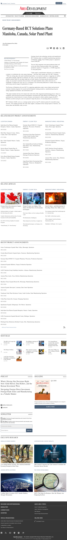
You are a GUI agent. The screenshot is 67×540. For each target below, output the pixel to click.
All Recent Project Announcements (9, 327)
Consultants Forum (6, 3)
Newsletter (4, 507)
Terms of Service (46, 538)
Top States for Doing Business (7, 527)
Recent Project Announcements (11, 20)
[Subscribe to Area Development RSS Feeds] (6, 533)
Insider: (16, 419)
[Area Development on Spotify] (19, 533)
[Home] (10, 533)
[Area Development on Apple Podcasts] (15, 533)
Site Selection (37, 511)
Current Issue (5, 510)
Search (39, 13)
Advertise (13, 3)
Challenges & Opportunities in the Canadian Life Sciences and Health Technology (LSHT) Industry (16, 63)
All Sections (65, 16)
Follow (28, 13)
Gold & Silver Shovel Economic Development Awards (12, 520)
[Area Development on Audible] (23, 533)
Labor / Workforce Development (41, 509)
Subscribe (59, 3)
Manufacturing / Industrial (54, 121)
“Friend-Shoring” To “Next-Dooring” (12, 60)
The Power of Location (9, 69)
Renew (64, 3)
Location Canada (6, 121)
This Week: (16, 422)
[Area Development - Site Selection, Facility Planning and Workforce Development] (33, 8)
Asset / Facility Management (40, 507)
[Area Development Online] (18, 536)
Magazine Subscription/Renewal (10, 504)
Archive (30, 414)
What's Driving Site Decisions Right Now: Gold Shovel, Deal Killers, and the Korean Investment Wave (16, 383)
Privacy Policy (38, 538)
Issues (64, 376)
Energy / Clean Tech (30, 121)
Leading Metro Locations (6, 525)
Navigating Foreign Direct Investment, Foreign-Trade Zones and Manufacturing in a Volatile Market (16, 391)
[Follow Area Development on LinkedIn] (2, 533)
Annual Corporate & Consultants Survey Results (11, 523)
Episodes (30, 376)
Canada (39, 59)
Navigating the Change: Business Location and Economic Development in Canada (16, 66)
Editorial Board (54, 16)
